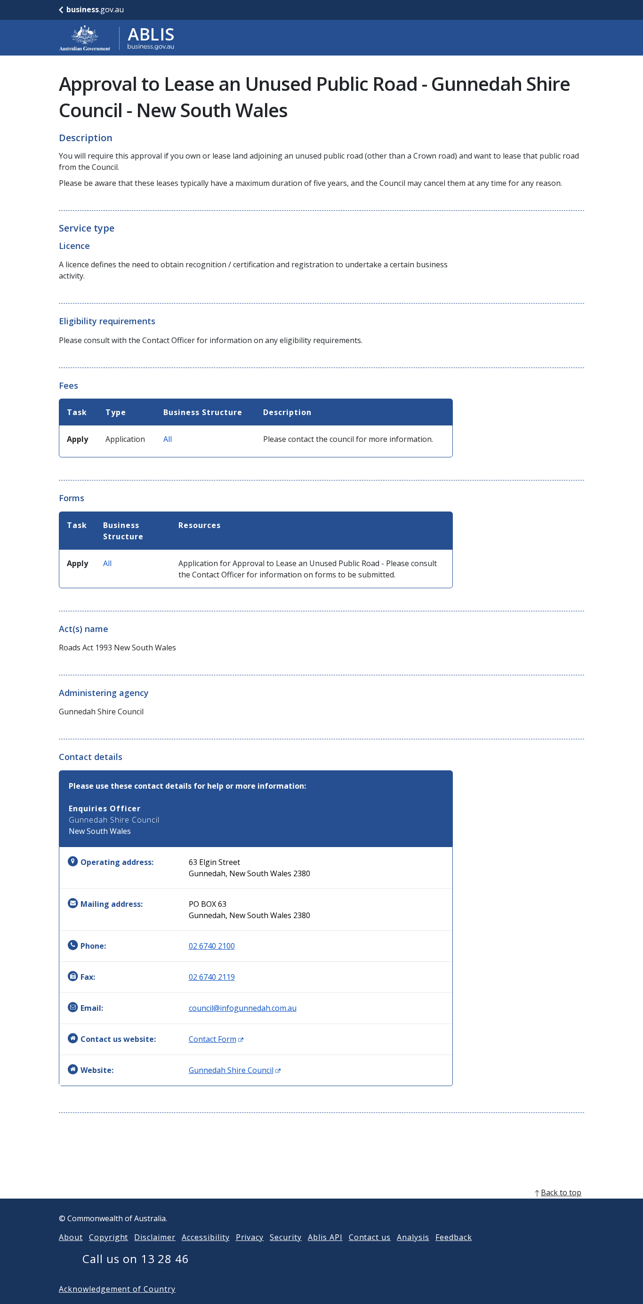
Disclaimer (155, 1237)
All (167, 439)
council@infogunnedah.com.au (243, 1008)
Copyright (109, 1237)
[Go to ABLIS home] (117, 37)
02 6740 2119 (212, 977)
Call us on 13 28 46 (135, 1258)
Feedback (453, 1237)
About (71, 1237)
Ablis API (325, 1237)
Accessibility (205, 1237)
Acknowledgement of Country (117, 1289)
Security (286, 1237)
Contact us (370, 1237)
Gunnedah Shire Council (235, 1070)
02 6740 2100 (212, 946)
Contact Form (216, 1039)
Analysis (413, 1237)
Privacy (250, 1237)
